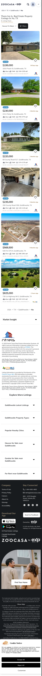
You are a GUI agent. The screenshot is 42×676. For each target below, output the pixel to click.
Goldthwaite (23, 310)
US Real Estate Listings (10, 531)
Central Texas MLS (8, 374)
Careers (4, 496)
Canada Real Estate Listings (9, 535)
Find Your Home (21, 582)
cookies (9, 647)
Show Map (21, 604)
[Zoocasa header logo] (11, 4)
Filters (24, 26)
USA (9, 310)
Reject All (21, 665)
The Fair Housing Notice (28, 631)
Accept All (21, 659)
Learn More (30, 635)
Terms (8, 652)
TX (15, 310)
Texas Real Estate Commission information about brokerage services (21, 626)
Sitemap (4, 502)
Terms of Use (6, 489)
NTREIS (27, 347)
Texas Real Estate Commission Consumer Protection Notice (21, 627)
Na (32, 310)
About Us (5, 499)
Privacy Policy (6, 493)
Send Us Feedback (31, 515)
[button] (20, 320)
